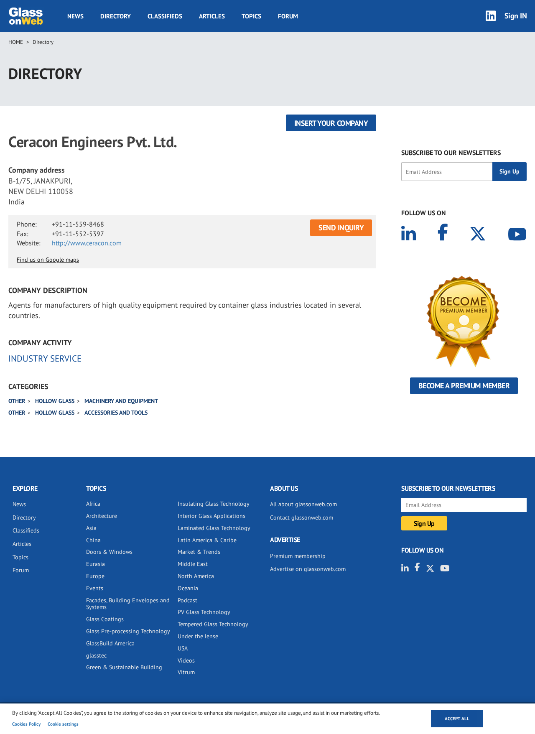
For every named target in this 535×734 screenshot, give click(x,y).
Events (94, 588)
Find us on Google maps (48, 259)
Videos (186, 660)
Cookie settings (63, 724)
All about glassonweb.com (303, 504)
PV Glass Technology (204, 612)
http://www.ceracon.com (87, 243)
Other (16, 401)
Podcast (187, 600)
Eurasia (95, 564)
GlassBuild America (110, 643)
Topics (251, 16)
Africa (93, 503)
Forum (288, 16)
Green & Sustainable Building (124, 667)
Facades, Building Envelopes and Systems (128, 603)
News (75, 16)
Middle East (193, 564)
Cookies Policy (26, 724)
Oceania (188, 588)
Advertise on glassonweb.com (308, 569)
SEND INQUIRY (341, 227)
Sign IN (515, 15)
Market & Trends (199, 552)
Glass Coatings (105, 619)
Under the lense (198, 636)
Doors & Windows (109, 552)
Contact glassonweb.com (301, 517)
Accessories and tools (116, 412)
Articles (212, 16)
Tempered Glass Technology (213, 624)
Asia (91, 528)
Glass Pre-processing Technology (128, 631)
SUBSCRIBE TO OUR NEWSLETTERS (451, 152)
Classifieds (165, 16)
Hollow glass (54, 401)
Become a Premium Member (464, 385)
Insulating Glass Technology (214, 503)
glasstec (96, 655)
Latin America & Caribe (207, 540)
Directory (115, 16)
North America (196, 576)
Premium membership (298, 556)
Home (15, 42)
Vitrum (186, 672)
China (93, 540)
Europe (95, 576)
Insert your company (331, 123)
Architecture (101, 516)
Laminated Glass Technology (214, 528)
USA (183, 648)
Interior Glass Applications (211, 516)
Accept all (457, 718)
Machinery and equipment (121, 401)
